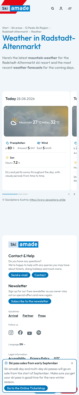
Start (5, 27)
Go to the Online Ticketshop (26, 388)
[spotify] (38, 332)
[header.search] (52, 8)
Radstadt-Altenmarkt (15, 31)
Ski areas (16, 27)
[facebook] (20, 332)
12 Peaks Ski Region (36, 27)
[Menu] (69, 8)
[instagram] (10, 332)
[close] (72, 363)
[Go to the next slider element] (74, 194)
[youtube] (29, 332)
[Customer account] (61, 8)
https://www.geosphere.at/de (48, 199)
